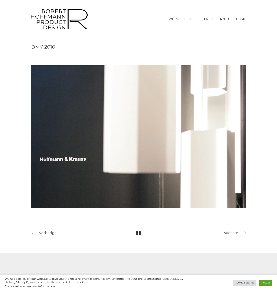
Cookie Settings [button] (244, 283)
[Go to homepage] (59, 19)
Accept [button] (266, 283)
